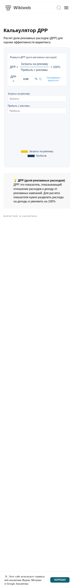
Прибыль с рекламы (19, 105)
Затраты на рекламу (19, 93)
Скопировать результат (53, 79)
